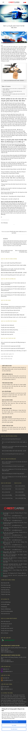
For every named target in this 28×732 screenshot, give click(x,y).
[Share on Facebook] (10, 227)
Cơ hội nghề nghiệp (5, 604)
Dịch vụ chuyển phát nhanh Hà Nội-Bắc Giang (21, 251)
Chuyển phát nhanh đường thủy (8, 332)
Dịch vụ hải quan (4, 304)
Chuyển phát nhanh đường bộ (7, 325)
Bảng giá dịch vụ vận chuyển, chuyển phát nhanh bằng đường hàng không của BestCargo (13, 269)
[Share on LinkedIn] (20, 227)
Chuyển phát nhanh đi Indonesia (10, 701)
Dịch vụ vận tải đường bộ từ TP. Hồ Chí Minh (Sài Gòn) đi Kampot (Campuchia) (13, 283)
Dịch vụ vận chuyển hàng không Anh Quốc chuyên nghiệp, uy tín (13, 265)
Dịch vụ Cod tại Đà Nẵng (7, 495)
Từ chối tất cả (14, 729)
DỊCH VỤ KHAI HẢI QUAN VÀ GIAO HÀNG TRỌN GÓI (12, 315)
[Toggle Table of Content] (24, 87)
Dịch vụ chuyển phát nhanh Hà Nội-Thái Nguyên (7, 251)
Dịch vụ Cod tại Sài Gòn (7, 486)
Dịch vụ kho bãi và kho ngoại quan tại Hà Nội (10, 346)
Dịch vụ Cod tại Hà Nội (6, 489)
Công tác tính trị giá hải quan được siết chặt (10, 310)
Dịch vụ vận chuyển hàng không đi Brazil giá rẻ (11, 263)
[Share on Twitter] (12, 227)
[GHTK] (2, 640)
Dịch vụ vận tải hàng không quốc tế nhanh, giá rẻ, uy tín (13, 275)
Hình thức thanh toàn (5, 592)
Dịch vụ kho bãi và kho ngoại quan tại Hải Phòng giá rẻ (13, 348)
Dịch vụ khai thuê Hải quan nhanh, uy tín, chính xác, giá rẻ (13, 317)
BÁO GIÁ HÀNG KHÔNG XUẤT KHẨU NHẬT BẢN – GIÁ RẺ (13, 272)
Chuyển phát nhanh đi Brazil (11, 705)
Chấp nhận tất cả (14, 721)
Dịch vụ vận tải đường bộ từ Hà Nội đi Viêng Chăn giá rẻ (13, 292)
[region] (14, 719)
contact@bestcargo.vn (9, 652)
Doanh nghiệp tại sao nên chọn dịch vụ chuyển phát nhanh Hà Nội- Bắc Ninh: (14, 89)
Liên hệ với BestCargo (6, 602)
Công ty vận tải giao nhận (6, 695)
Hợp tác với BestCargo (6, 609)
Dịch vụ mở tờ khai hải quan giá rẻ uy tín (9, 312)
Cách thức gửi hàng (5, 589)
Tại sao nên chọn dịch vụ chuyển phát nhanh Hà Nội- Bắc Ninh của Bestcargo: (14, 94)
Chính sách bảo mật (5, 613)
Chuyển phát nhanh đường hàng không (9, 329)
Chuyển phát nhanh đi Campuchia (14, 698)
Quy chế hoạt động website (7, 611)
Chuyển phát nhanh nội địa (15, 231)
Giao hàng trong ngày (5, 585)
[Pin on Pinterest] (18, 227)
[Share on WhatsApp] (7, 227)
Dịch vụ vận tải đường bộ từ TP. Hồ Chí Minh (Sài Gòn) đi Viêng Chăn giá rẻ (13, 289)
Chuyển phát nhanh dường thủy (8, 327)
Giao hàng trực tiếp (5, 582)
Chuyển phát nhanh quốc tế (7, 334)
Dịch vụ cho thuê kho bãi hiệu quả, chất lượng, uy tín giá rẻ (13, 350)
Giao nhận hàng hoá (5, 621)
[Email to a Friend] (15, 227)
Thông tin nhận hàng (5, 594)
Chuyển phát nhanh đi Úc (8, 703)
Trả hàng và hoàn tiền (5, 587)
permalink (14, 233)
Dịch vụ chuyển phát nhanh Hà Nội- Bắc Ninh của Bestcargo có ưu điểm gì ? (12, 92)
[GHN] (9, 640)
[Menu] (3, 2)
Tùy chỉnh (14, 725)
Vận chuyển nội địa (5, 626)
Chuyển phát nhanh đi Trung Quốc (11, 696)
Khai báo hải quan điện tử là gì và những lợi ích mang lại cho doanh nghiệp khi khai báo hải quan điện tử (13, 307)
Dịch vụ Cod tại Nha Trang (7, 498)
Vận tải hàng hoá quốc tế (6, 623)
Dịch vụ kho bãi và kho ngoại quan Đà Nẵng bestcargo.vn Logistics (13, 343)
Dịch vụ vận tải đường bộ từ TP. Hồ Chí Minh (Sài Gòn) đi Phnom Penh (13, 295)
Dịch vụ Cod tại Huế (6, 492)
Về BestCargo (4, 606)
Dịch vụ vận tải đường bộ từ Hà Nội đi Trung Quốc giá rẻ (13, 286)
